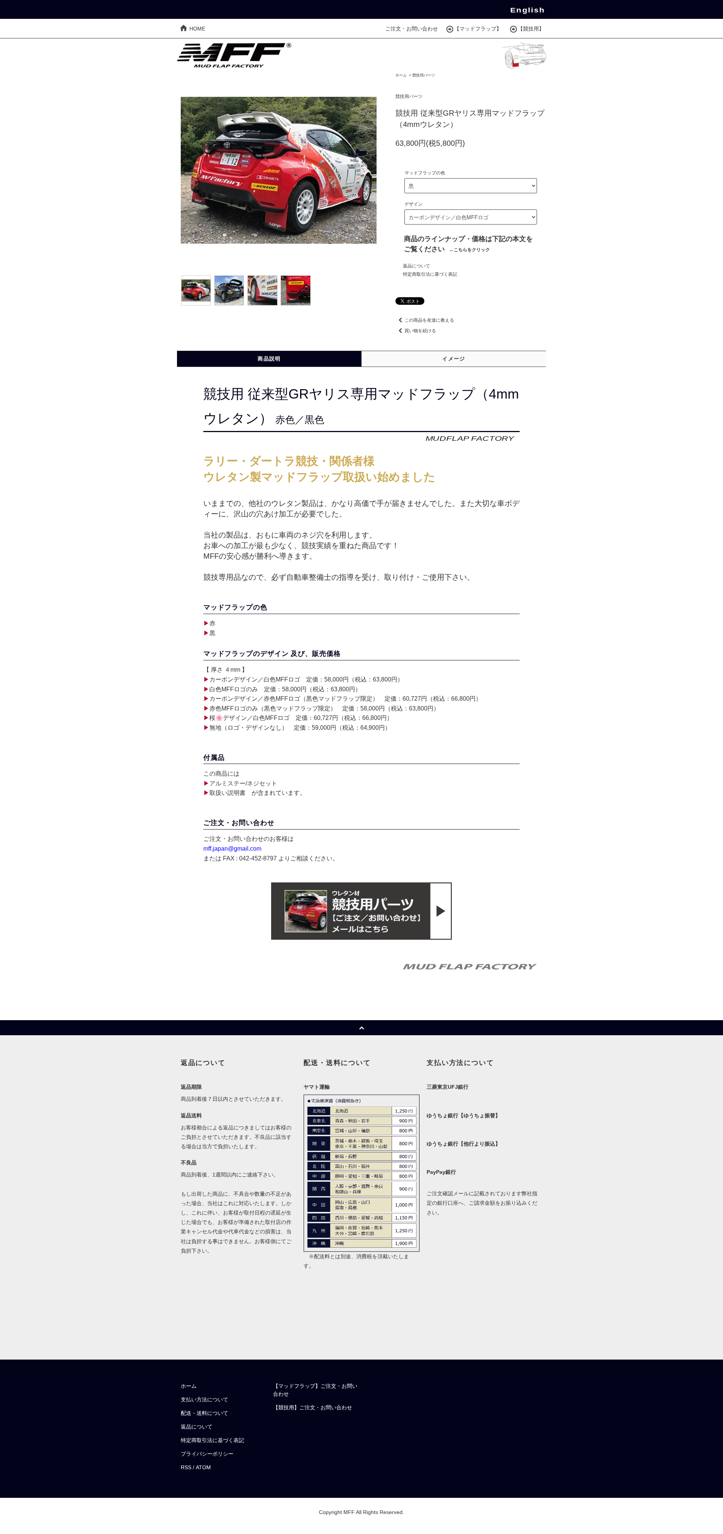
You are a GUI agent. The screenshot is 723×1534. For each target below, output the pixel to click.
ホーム (401, 75)
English (527, 10)
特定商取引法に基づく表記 (430, 274)
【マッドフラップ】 (478, 29)
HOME (196, 29)
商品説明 (269, 359)
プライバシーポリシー (207, 1454)
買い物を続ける (420, 330)
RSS (186, 1467)
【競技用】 (531, 29)
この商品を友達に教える (429, 320)
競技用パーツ (423, 75)
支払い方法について (204, 1399)
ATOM (203, 1467)
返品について (416, 266)
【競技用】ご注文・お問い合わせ (312, 1407)
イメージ (453, 359)
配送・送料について (204, 1413)
